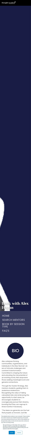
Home (5, 316)
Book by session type (13, 325)
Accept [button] (11, 432)
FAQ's (5, 331)
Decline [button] (19, 432)
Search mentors (13, 320)
